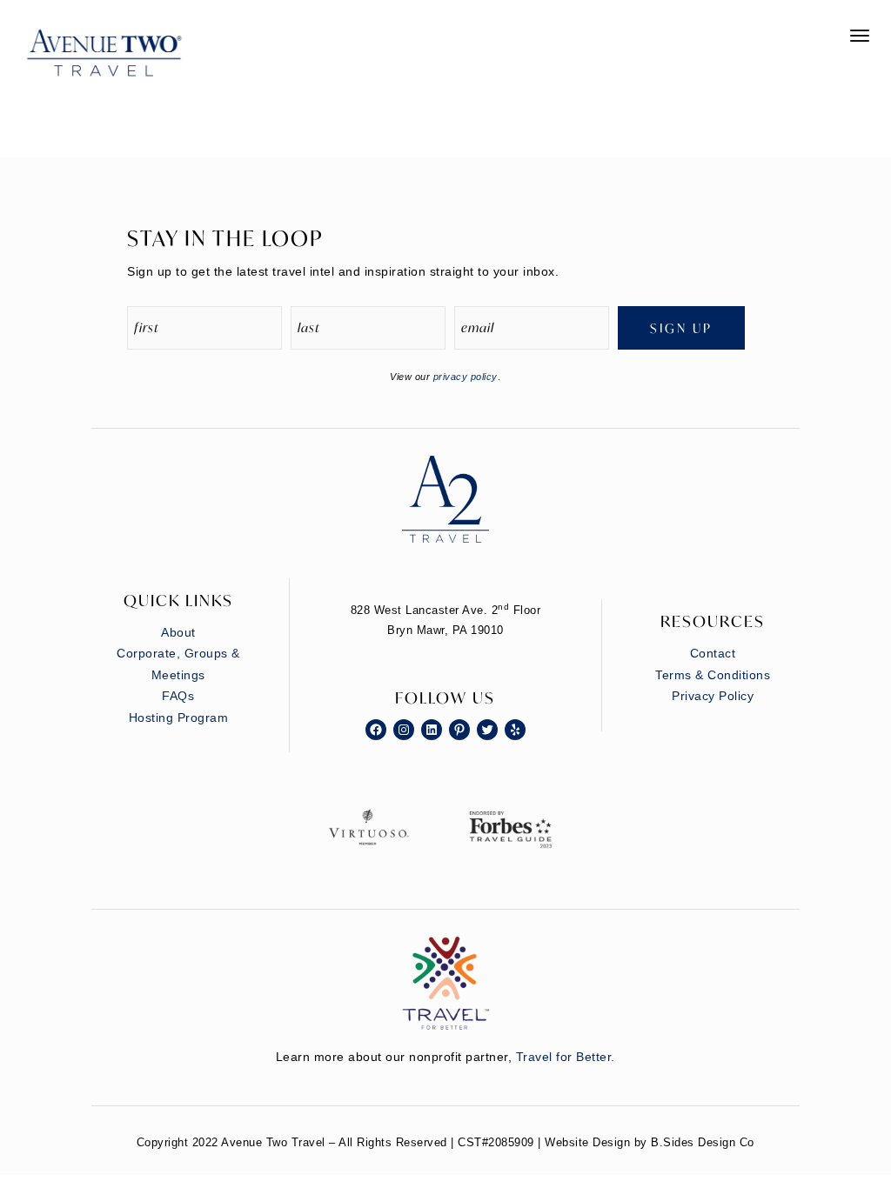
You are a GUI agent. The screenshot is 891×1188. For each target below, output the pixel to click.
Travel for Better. (565, 1057)
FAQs (178, 696)
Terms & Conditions (712, 675)
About (178, 632)
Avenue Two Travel (122, 65)
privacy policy (465, 376)
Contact (713, 653)
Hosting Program (179, 717)
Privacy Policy (713, 696)
